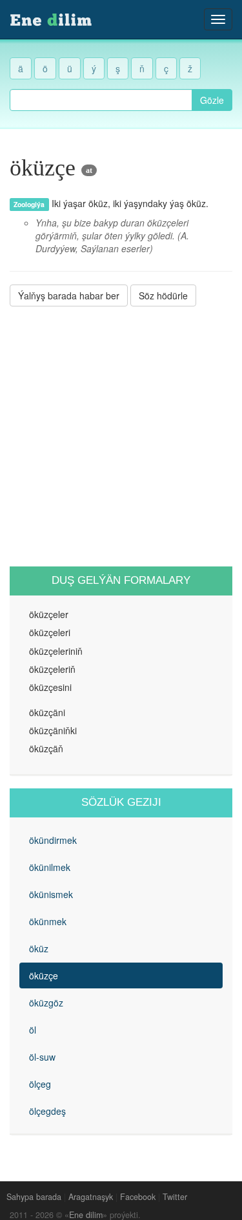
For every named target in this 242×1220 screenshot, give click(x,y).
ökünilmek (49, 867)
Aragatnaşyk (90, 1197)
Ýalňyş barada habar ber (68, 295)
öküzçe (43, 975)
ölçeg (40, 1083)
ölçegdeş (47, 1111)
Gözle (212, 100)
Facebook (138, 1197)
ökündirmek (53, 840)
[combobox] (101, 100)
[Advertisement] (121, 436)
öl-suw (42, 1056)
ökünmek (47, 921)
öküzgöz (46, 1002)
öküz (38, 948)
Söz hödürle (163, 295)
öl (32, 1029)
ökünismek (51, 894)
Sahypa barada (33, 1197)
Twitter (175, 1197)
